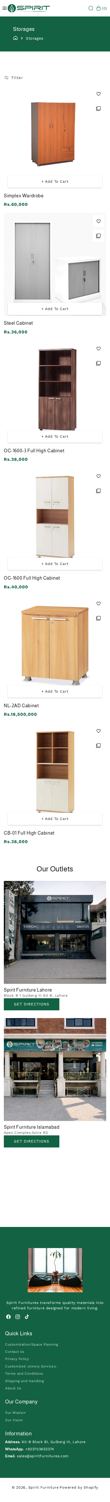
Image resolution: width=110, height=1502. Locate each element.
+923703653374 (39, 1449)
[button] (90, 8)
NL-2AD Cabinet (21, 705)
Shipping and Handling (24, 1381)
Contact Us (14, 1352)
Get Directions (31, 1004)
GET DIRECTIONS (31, 1141)
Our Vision (14, 1420)
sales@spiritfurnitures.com (43, 1456)
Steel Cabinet (18, 323)
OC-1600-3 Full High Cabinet (34, 450)
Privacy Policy (17, 1359)
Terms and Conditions (24, 1373)
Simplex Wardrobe (24, 195)
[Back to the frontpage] (15, 37)
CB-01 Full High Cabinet (29, 833)
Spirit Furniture (43, 1487)
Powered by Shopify (79, 1487)
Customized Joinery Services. (31, 1366)
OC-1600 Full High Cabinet (32, 578)
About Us (13, 1388)
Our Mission (15, 1413)
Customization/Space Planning (31, 1344)
